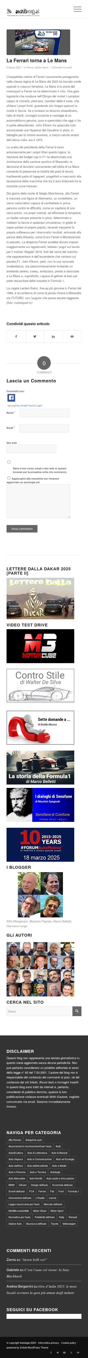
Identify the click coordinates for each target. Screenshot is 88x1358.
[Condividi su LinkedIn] (53, 336)
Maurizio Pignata (40, 921)
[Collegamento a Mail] (78, 1352)
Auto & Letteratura (37, 1152)
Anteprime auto (33, 1140)
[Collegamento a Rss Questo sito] (71, 1352)
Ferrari (30, 67)
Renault (73, 1217)
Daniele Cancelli (63, 67)
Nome (11, 412)
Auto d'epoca (16, 1159)
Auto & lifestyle (59, 1152)
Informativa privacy (48, 1342)
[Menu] (75, 9)
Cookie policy (68, 1342)
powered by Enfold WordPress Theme (27, 1347)
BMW (11, 1185)
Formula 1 (73, 1191)
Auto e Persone (17, 1172)
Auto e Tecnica (38, 1172)
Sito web (12, 442)
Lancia (52, 1198)
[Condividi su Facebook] (16, 336)
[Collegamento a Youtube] (64, 1352)
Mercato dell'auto (53, 1204)
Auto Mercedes (17, 1178)
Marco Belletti (62, 921)
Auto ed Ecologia (65, 1159)
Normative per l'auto (19, 1217)
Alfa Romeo (15, 1140)
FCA (31, 1191)
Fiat (52, 1191)
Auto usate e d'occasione (60, 1178)
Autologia (55, 1172)
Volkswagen (69, 1223)
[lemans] (38, 42)
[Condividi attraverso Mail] (72, 336)
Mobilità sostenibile (19, 1210)
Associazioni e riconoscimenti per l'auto (30, 1146)
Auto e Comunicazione (39, 1159)
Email (11, 427)
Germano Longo (17, 926)
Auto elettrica (16, 1165)
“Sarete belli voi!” (34, 1259)
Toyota (54, 1223)
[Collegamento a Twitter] (57, 1352)
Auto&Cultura (16, 1152)
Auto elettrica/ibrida (37, 1165)
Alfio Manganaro (17, 921)
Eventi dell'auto (17, 1191)
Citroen (23, 1185)
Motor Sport (41, 67)
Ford (61, 1191)
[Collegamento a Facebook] (51, 1352)
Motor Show (39, 1210)
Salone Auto (15, 1223)
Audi (58, 1146)
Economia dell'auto (62, 1185)
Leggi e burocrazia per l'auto (24, 1204)
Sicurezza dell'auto (36, 1223)
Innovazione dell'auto (20, 1198)
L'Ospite (40, 1198)
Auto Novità (36, 1178)
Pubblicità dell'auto (45, 1217)
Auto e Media (59, 1165)
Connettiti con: (16, 391)
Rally (61, 1217)
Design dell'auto (39, 1185)
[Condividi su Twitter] (35, 336)
